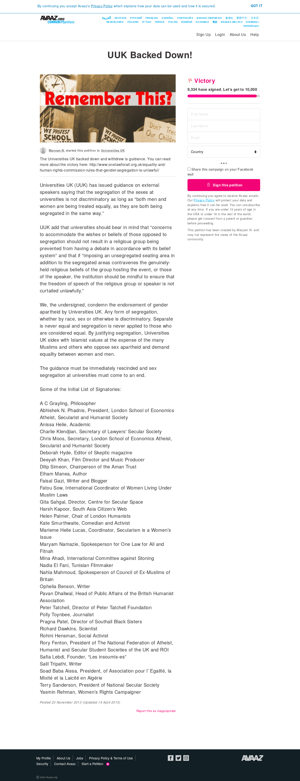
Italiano (133, 22)
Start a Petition (94, 763)
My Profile (43, 758)
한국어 (229, 18)
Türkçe (160, 22)
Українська (251, 26)
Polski (173, 22)
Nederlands (115, 22)
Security (42, 763)
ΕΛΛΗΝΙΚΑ (202, 22)
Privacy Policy (102, 6)
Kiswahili (252, 22)
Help (254, 34)
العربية (106, 17)
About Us (238, 34)
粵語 (215, 22)
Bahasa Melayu (231, 22)
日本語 (255, 17)
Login (220, 34)
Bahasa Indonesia (209, 18)
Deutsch (121, 18)
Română (186, 22)
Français (152, 18)
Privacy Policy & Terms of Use (111, 758)
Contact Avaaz (65, 763)
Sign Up (203, 34)
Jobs (79, 758)
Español (168, 18)
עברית (146, 21)
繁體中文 (241, 17)
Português (185, 18)
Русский (136, 18)
